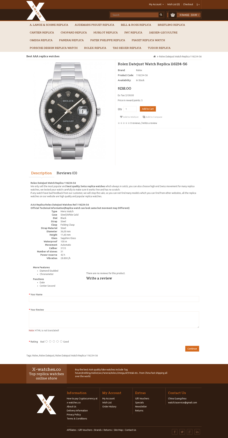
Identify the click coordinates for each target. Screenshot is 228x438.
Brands (98, 430)
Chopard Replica (74, 32)
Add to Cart (148, 109)
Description (41, 173)
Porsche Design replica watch (53, 48)
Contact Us (130, 430)
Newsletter (141, 406)
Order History (109, 406)
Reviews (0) (67, 173)
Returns (139, 410)
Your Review (37, 309)
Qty (120, 109)
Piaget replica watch (148, 40)
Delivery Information (77, 410)
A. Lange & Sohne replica (49, 25)
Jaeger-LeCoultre (163, 32)
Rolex (139, 70)
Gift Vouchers (142, 398)
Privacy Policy (74, 414)
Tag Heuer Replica (127, 48)
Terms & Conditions (77, 418)
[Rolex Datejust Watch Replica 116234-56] (69, 110)
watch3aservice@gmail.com (182, 402)
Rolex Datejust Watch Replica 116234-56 (180, 56)
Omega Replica (41, 40)
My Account (108, 398)
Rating (34, 341)
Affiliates (71, 430)
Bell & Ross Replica (136, 25)
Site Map (118, 430)
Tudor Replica (159, 48)
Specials (139, 402)
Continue (192, 348)
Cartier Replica (42, 32)
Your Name (36, 294)
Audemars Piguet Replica (94, 25)
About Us (71, 406)
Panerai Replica (71, 40)
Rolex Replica (95, 48)
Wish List (107, 402)
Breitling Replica (171, 25)
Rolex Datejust (46, 355)
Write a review (149, 123)
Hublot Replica (105, 32)
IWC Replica (133, 32)
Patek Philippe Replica (107, 40)
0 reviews (135, 123)
